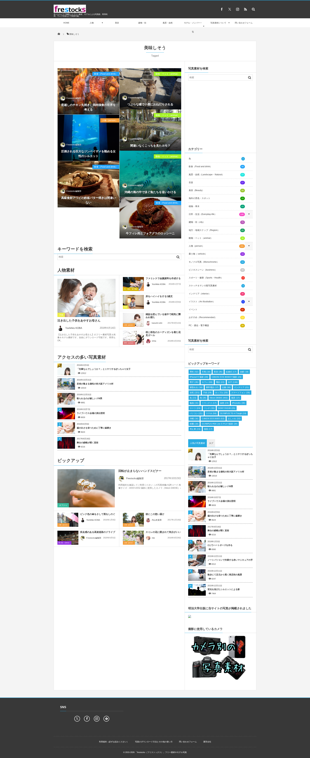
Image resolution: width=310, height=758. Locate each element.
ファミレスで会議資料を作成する (163, 278)
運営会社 (207, 742)
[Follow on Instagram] (97, 719)
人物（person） (110, 120)
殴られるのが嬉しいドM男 (89, 398)
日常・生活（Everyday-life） (216, 214)
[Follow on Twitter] (230, 9)
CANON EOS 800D (213, 418)
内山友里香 (157, 520)
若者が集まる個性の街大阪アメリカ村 (95, 383)
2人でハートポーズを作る (220, 545)
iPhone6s (238, 403)
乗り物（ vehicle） (64, 543)
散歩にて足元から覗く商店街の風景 (225, 574)
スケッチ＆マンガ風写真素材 (216, 285)
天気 (206, 372)
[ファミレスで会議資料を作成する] (133, 284)
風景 (235, 398)
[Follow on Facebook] (87, 719)
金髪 (244, 372)
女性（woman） (129, 343)
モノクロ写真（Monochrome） (216, 262)
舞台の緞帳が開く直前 (87, 442)
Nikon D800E (219, 398)
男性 (194, 372)
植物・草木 (216, 206)
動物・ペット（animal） (167, 74)
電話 (220, 382)
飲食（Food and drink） (106, 74)
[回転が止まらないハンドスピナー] (86, 488)
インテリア (241, 387)
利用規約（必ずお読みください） (114, 742)
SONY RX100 (226, 408)
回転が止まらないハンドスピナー (139, 470)
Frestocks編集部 (73, 98)
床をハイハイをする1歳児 (159, 296)
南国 (208, 429)
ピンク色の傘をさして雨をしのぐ (97, 514)
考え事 (195, 429)
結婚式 (231, 372)
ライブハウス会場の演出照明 (91, 413)
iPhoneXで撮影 (199, 377)
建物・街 (142, 23)
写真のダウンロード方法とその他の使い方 (154, 742)
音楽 (216, 182)
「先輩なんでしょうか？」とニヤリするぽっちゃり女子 (104, 369)
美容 (117, 23)
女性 (195, 392)
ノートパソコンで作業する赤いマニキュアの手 (230, 560)
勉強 (194, 403)
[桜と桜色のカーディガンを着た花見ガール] (133, 338)
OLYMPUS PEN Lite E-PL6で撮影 (220, 424)
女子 (233, 382)
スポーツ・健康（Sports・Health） (216, 277)
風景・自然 (168, 23)
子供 (61, 315)
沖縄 (194, 418)
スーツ (195, 408)
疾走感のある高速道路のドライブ (97, 532)
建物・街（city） (216, 222)
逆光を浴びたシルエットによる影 (224, 589)
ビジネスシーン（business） (216, 270)
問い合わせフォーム (244, 23)
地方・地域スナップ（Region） (216, 230)
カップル (221, 392)
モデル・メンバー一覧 (193, 27)
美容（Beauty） (216, 190)
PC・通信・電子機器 (130, 289)
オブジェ (63, 505)
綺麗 (194, 424)
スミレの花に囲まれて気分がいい (163, 532)
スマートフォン (240, 392)
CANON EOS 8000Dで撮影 (227, 377)
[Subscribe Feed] (245, 9)
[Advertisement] (220, 113)
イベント (216, 309)
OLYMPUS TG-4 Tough (233, 413)
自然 (224, 403)
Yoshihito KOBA (73, 328)
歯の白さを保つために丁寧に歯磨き (94, 428)
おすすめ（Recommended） (216, 317)
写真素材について (218, 23)
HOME (66, 23)
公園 (226, 387)
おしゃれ (234, 418)
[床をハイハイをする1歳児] (133, 302)
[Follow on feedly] (106, 719)
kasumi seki (157, 323)
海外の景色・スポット (216, 198)
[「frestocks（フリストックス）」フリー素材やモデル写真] (70, 12)
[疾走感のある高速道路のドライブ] (67, 538)
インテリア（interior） (216, 293)
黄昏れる (196, 387)
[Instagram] (237, 9)
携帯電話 (212, 387)
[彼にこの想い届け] (133, 520)
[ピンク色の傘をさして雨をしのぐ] (67, 520)
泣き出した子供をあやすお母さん (78, 320)
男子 (194, 382)
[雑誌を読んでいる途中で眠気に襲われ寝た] (133, 320)
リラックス (209, 403)
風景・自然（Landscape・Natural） (216, 174)
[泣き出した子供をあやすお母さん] (86, 298)
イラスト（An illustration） (216, 301)
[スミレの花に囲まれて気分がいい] (133, 538)
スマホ (211, 413)
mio (153, 538)
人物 (92, 23)
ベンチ (209, 408)
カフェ (207, 382)
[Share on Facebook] (222, 9)
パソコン (196, 413)
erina (154, 341)
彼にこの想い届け (155, 514)
